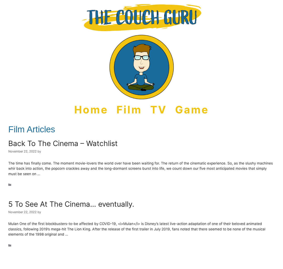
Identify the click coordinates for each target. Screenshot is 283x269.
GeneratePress (156, 262)
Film (129, 109)
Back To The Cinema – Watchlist (63, 143)
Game (192, 109)
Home (91, 109)
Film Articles (21, 185)
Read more (50, 174)
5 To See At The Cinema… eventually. (71, 204)
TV (158, 109)
